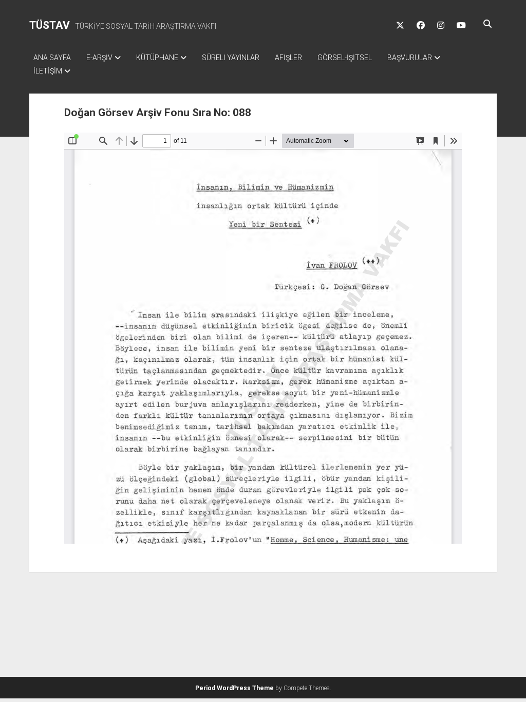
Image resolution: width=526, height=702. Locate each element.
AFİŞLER (288, 57)
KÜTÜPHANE (157, 57)
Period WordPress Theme (234, 688)
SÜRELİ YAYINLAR (230, 57)
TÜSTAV (49, 25)
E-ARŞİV (99, 57)
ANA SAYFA (52, 57)
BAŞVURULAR (409, 57)
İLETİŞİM (47, 71)
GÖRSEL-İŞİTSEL (344, 57)
